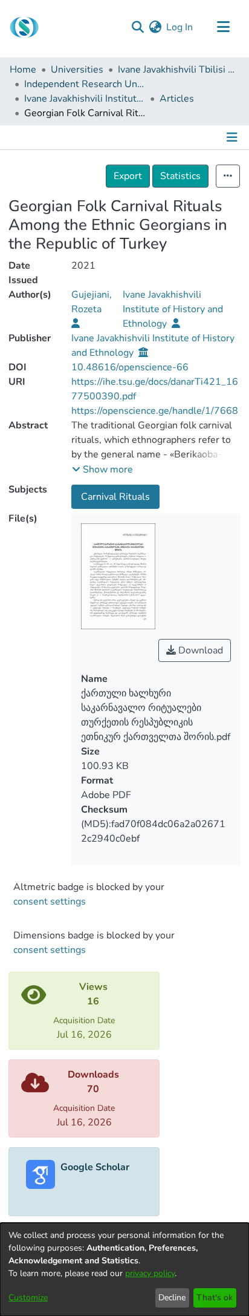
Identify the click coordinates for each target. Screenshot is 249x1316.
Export (128, 176)
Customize (28, 1297)
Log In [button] (180, 27)
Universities (77, 69)
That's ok (214, 1297)
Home (23, 69)
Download (199, 650)
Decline (172, 1297)
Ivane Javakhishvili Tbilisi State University (178, 69)
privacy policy (150, 1273)
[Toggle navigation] (223, 27)
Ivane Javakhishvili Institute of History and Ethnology (84, 98)
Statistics (180, 176)
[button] (102, 469)
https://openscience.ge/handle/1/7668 (154, 410)
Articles (177, 98)
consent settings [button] (49, 901)
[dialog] (124, 1269)
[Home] (24, 27)
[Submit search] (137, 27)
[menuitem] (155, 27)
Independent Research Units (84, 84)
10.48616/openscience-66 (130, 367)
